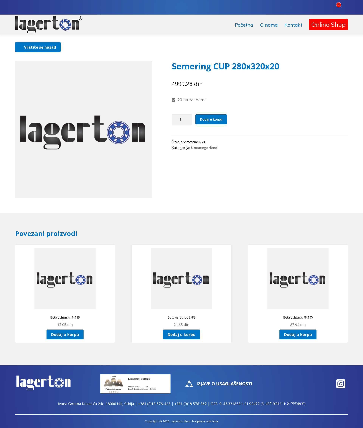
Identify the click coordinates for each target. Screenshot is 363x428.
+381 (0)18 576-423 (154, 403)
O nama (269, 25)
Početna (244, 25)
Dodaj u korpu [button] (65, 334)
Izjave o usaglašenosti (224, 384)
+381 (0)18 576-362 (190, 403)
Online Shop (328, 24)
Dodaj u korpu (211, 119)
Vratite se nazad (40, 47)
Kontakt (293, 25)
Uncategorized (204, 147)
